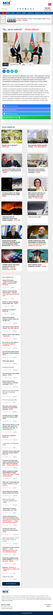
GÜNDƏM (8, 13)
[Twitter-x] (20, 9)
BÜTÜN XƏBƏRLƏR (11, 583)
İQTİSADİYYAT (31, 13)
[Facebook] (18, 9)
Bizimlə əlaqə (4, 8)
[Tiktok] (28, 9)
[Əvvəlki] (2, 17)
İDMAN (43, 13)
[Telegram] (31, 9)
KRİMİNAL (24, 13)
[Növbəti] (2, 21)
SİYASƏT (13, 13)
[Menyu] (3, 13)
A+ (24, 64)
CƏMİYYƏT (18, 13)
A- (30, 64)
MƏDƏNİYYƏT (38, 13)
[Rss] (33, 9)
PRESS (48, 13)
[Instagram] (23, 9)
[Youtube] (25, 9)
